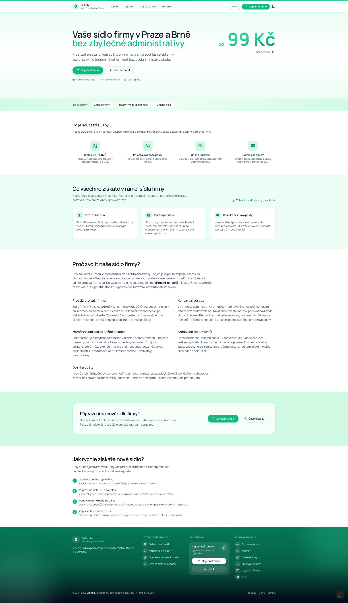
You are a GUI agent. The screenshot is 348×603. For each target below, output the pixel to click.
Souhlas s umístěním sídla (164, 557)
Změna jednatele (251, 564)
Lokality (129, 6)
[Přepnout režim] (273, 6)
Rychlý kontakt (123, 70)
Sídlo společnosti (159, 544)
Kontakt (166, 6)
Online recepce (250, 544)
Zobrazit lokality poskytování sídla (256, 200)
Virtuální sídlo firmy (160, 551)
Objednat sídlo (258, 6)
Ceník (114, 6)
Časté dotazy (148, 6)
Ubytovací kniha (251, 570)
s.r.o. (244, 577)
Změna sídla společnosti (163, 564)
